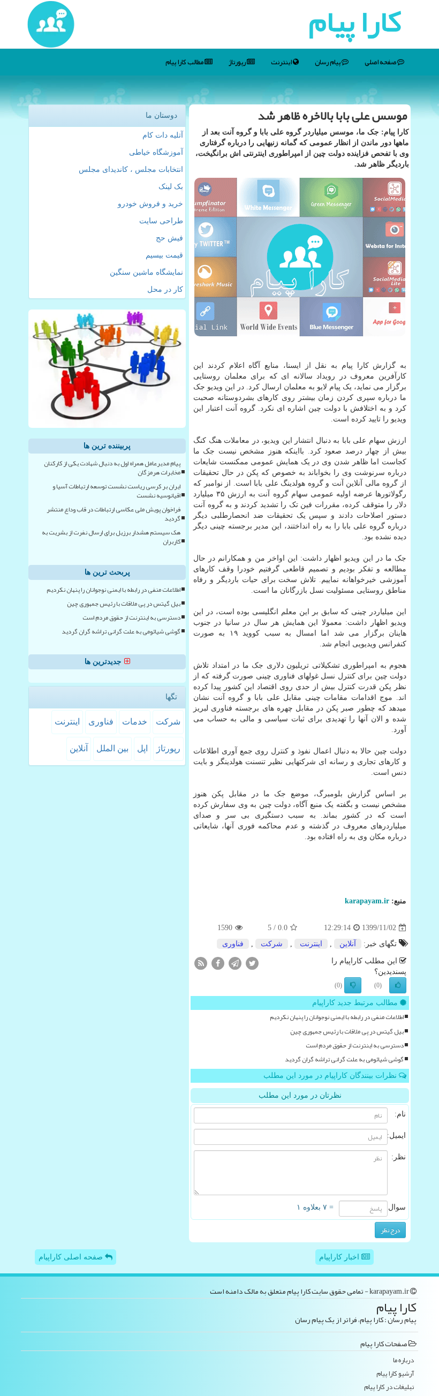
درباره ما (403, 1360)
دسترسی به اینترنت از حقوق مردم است (355, 1045)
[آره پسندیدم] (397, 985)
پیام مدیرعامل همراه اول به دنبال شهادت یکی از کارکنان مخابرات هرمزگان (112, 468)
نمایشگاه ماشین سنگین (146, 272)
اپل (142, 748)
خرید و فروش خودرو (150, 204)
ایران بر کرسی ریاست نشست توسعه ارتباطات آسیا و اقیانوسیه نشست (116, 491)
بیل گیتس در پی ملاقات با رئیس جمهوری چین (347, 1031)
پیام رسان (328, 62)
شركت (272, 944)
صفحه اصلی (381, 62)
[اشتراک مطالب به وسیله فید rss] (200, 963)
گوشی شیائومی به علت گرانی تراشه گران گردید (344, 1059)
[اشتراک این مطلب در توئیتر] (252, 963)
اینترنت (282, 62)
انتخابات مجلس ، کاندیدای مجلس (131, 169)
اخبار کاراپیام (340, 1257)
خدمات (134, 721)
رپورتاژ (238, 62)
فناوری (233, 944)
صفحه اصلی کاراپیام (72, 1257)
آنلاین (347, 944)
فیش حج (169, 238)
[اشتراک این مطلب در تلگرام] (235, 963)
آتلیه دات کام (162, 135)
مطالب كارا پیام (185, 62)
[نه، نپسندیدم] (352, 985)
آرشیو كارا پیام (395, 1374)
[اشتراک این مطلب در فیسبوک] (217, 963)
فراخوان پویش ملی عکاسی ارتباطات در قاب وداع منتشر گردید (113, 514)
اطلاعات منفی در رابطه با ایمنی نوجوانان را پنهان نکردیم (337, 1017)
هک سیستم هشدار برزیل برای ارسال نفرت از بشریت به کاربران (111, 537)
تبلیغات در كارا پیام (389, 1387)
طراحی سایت (161, 221)
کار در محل (165, 289)
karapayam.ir (367, 901)
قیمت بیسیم (164, 255)
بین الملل (112, 748)
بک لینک (170, 187)
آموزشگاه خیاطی (156, 152)
